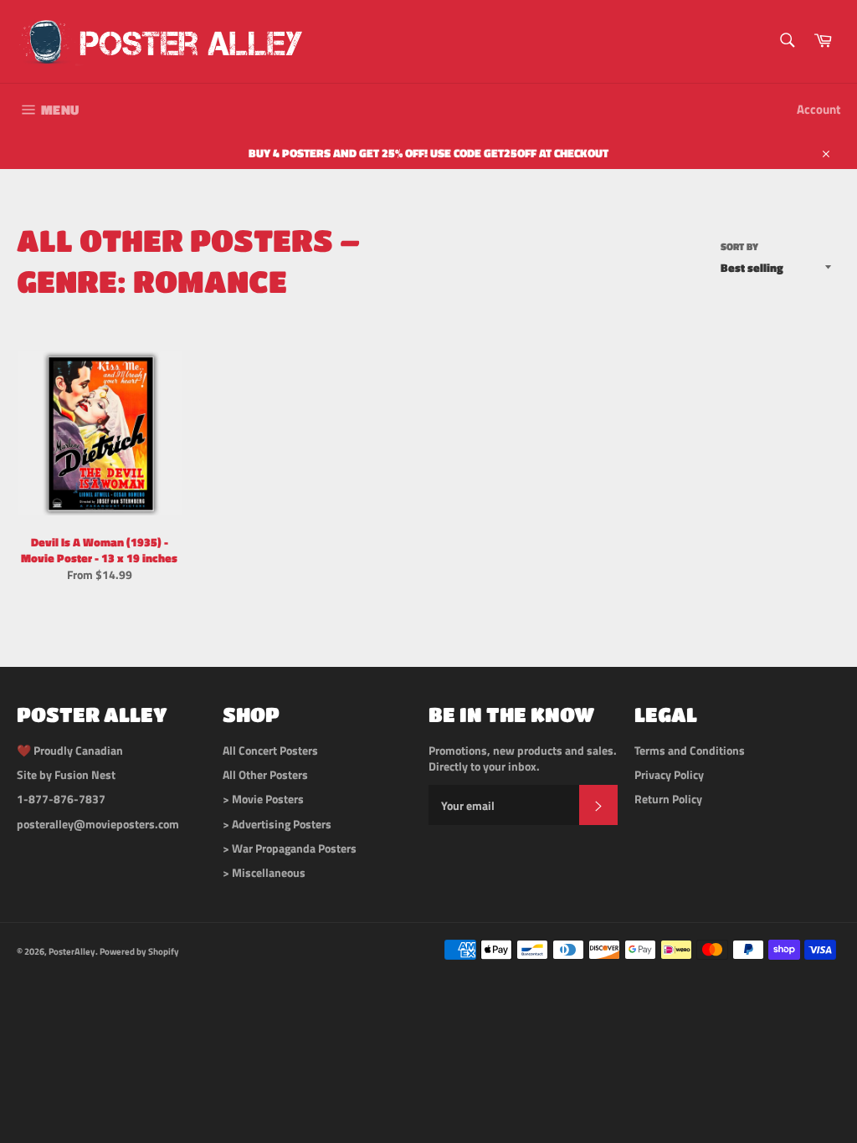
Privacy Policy (669, 774)
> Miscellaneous (264, 872)
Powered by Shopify (139, 951)
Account (818, 109)
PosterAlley (72, 951)
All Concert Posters (270, 750)
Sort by (739, 247)
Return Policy (668, 798)
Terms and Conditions (689, 750)
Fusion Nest (84, 774)
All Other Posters (265, 774)
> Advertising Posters (277, 824)
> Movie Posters (263, 798)
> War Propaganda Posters (290, 848)
